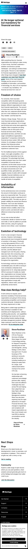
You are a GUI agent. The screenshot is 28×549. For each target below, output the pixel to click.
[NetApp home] (6, 2)
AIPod (10, 48)
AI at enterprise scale (16, 324)
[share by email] (14, 42)
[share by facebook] (7, 42)
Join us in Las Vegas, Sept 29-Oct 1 (12, 11)
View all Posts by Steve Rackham (18, 424)
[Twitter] (3, 339)
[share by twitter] (3, 42)
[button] (26, 2)
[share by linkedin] (10, 42)
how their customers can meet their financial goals (13, 77)
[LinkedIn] (7, 339)
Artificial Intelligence (8, 51)
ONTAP (4, 48)
